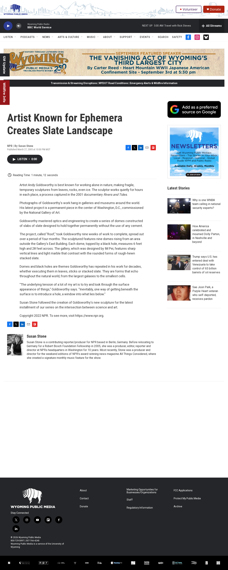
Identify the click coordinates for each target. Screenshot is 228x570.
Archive (178, 506)
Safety (177, 37)
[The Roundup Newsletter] (194, 151)
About (107, 37)
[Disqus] (114, 429)
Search (163, 37)
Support (126, 37)
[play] (8, 26)
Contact (84, 498)
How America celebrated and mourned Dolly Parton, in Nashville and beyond (206, 234)
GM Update (4, 65)
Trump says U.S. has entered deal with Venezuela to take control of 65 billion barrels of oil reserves (206, 264)
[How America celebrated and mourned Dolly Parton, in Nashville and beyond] (179, 232)
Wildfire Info (4, 92)
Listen (8, 37)
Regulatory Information (140, 507)
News (46, 37)
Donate (215, 9)
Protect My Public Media (187, 498)
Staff (130, 499)
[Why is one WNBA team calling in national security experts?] (179, 206)
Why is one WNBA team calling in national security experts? (206, 204)
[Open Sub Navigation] (15, 37)
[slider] (24, 26)
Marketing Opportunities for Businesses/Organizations (142, 491)
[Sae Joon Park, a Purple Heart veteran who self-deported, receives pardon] (179, 293)
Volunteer (190, 9)
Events (145, 37)
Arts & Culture (68, 37)
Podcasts (27, 37)
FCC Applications (183, 490)
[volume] (19, 26)
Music (91, 37)
